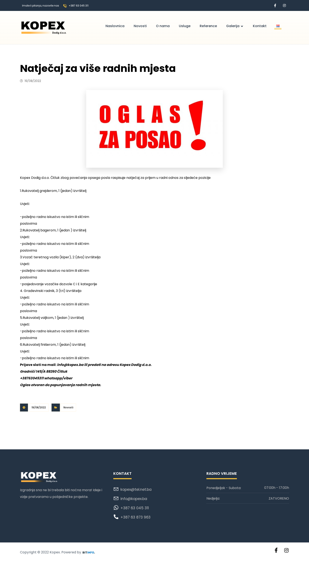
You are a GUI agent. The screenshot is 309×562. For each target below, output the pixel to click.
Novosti (68, 407)
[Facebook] (275, 5)
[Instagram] (284, 5)
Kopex (55, 552)
